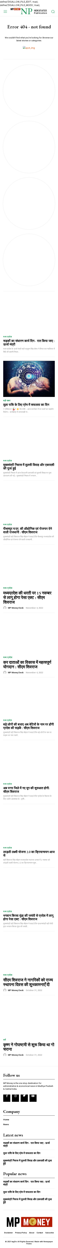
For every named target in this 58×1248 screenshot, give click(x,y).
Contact (40, 1233)
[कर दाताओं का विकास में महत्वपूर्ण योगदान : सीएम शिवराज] (29, 635)
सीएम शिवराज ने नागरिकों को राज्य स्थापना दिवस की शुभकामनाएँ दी (28, 982)
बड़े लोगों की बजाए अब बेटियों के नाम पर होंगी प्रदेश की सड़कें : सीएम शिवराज (28, 726)
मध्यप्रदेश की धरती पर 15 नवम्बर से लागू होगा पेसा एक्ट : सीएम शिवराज (27, 597)
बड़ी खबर (6, 401)
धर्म (4, 1040)
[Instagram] (15, 1098)
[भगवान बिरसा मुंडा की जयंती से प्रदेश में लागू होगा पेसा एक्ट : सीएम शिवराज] (29, 890)
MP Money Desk (16, 608)
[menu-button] (5, 11)
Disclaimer (8, 1233)
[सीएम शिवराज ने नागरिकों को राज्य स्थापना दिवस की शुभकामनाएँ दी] (29, 952)
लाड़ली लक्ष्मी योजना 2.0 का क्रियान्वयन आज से (29, 854)
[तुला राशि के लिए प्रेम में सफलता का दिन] (29, 379)
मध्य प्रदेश (7, 337)
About (31, 1233)
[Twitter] (24, 1098)
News (6, 1124)
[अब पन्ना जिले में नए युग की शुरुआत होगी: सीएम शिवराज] (29, 762)
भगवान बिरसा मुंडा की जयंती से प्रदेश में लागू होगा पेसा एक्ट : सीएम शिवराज (28, 917)
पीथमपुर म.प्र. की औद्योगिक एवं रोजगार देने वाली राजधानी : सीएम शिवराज (27, 530)
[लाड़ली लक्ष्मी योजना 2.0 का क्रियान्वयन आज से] (29, 826)
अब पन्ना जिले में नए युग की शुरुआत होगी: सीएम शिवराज (26, 790)
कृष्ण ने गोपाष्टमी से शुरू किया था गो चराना (28, 1047)
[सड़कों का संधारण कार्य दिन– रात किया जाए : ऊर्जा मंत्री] (29, 315)
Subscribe (49, 1233)
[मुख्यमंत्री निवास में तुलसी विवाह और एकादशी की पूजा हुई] (29, 439)
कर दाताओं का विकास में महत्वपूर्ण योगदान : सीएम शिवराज (27, 665)
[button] (53, 11)
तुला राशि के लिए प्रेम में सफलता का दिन (26, 405)
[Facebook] (6, 1098)
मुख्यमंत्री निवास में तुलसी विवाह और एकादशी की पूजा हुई (28, 466)
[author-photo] (5, 607)
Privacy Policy (21, 1233)
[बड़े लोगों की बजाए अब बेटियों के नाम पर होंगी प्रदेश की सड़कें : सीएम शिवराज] (29, 699)
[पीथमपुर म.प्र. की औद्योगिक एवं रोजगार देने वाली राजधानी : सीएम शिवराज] (29, 503)
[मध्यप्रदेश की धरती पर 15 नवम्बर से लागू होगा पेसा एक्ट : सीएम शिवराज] (29, 566)
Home (6, 1119)
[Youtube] (33, 1098)
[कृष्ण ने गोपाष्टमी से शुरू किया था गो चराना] (29, 1017)
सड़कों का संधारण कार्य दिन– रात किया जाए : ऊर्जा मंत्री (29, 342)
